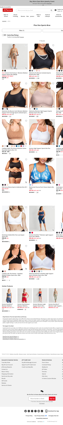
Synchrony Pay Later (7, 376)
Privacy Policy (29, 415)
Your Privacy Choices (39, 415)
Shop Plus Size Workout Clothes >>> (11, 337)
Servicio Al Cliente (6, 385)
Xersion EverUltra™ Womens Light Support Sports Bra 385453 (41, 235)
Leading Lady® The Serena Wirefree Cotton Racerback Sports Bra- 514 (14, 149)
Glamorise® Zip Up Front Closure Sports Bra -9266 (41, 187)
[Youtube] (39, 411)
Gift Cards (4, 381)
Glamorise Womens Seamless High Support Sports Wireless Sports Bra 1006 (41, 274)
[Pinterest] (35, 411)
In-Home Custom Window (49, 378)
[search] (52, 10)
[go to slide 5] (44, 5)
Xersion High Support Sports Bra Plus (39, 148)
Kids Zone (44, 376)
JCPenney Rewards (7, 367)
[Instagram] (29, 411)
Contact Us (5, 369)
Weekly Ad (45, 367)
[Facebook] (32, 411)
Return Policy (5, 371)
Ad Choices (40, 421)
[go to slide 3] (41, 5)
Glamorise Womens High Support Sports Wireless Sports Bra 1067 (40, 111)
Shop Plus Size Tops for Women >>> (11, 336)
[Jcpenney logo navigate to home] (8, 10)
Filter (21, 30)
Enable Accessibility (5, 7)
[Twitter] (25, 411)
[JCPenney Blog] (42, 411)
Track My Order (6, 362)
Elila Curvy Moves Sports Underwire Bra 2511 (14, 187)
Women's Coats (22, 354)
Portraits (44, 371)
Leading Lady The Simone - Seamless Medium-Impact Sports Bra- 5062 (12, 274)
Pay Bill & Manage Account (29, 362)
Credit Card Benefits (27, 367)
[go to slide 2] (40, 5)
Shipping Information (7, 374)
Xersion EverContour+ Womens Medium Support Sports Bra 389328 (15, 73)
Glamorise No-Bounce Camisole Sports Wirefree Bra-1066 (40, 73)
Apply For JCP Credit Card (29, 364)
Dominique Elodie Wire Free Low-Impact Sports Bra (13, 235)
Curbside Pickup (46, 364)
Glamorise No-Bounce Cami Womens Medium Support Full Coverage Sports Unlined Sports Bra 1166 (14, 112)
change (22, 37)
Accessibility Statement (42, 418)
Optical (44, 374)
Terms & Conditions (31, 421)
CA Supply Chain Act (53, 415)
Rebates (4, 383)
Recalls (3, 378)
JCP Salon (44, 369)
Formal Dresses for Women (43, 354)
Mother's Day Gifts (14, 354)
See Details (41, 403)
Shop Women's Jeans (55, 354)
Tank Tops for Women (32, 354)
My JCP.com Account (7, 364)
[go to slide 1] (38, 5)
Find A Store (45, 362)
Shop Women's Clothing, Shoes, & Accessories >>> (14, 339)
